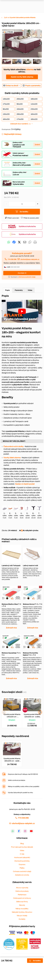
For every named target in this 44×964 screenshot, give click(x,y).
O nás (22, 854)
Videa (30, 290)
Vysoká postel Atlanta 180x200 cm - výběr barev (11, 760)
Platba (22, 868)
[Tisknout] (35, 242)
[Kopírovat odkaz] (30, 242)
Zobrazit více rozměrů (20, 124)
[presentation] (4, 43)
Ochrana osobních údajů (22, 871)
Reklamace (22, 895)
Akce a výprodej (22, 888)
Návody (22, 905)
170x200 (20, 119)
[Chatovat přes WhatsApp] (8, 242)
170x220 (6, 104)
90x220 (20, 104)
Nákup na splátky (22, 908)
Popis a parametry (33, 85)
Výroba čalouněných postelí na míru (20, 792)
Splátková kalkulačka (27, 226)
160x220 (34, 114)
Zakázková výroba (22, 875)
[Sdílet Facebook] (14, 242)
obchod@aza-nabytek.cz (29, 259)
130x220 (6, 99)
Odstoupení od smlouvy (22, 898)
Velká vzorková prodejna (16, 780)
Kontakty (22, 919)
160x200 (6, 119)
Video (22, 850)
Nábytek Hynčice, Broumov (22, 912)
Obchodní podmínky (22, 861)
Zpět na (19, 17)
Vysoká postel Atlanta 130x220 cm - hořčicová (11, 715)
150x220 (20, 109)
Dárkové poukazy (22, 891)
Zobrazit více (11, 628)
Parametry (19, 290)
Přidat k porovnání (13, 218)
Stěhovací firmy (22, 902)
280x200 (20, 114)
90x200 (6, 109)
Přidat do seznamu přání (31, 218)
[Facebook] (19, 831)
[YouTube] (31, 831)
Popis (7, 290)
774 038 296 (12, 259)
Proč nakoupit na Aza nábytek (22, 847)
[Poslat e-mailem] (24, 242)
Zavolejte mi (22, 273)
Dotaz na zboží (12, 85)
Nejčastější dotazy (12, 134)
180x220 (34, 119)
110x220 (34, 104)
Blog (22, 843)
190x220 (34, 99)
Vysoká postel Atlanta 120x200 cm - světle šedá (32, 715)
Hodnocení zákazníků (22, 857)
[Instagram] (25, 831)
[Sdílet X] (19, 242)
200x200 (20, 99)
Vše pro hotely (22, 915)
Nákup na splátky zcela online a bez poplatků (23, 786)
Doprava (22, 864)
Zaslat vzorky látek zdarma (22, 77)
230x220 (34, 109)
